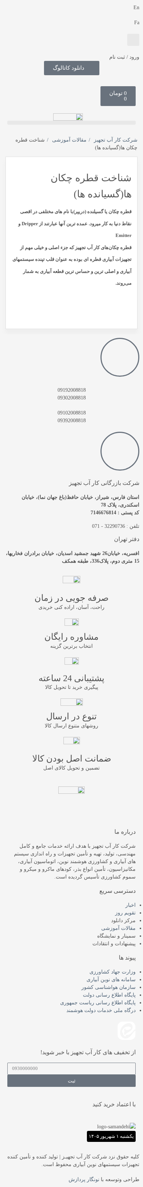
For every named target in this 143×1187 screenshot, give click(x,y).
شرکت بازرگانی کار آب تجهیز (104, 483)
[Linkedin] (107, 1031)
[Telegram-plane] (87, 1031)
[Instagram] (47, 1031)
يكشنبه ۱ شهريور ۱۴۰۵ (111, 1136)
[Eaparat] (27, 1031)
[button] (133, 40)
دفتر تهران (126, 539)
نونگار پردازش (84, 1179)
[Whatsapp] (67, 1031)
